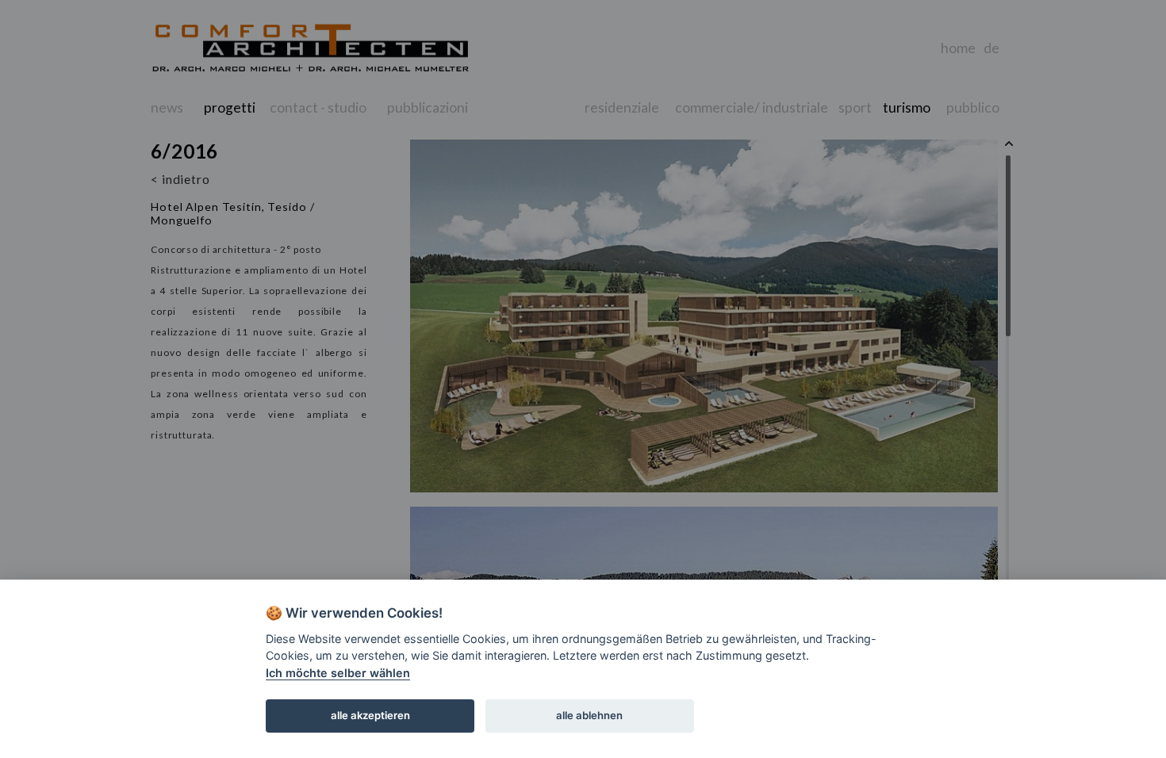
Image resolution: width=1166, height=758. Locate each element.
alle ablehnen (589, 715)
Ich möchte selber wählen (338, 673)
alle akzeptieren (370, 715)
